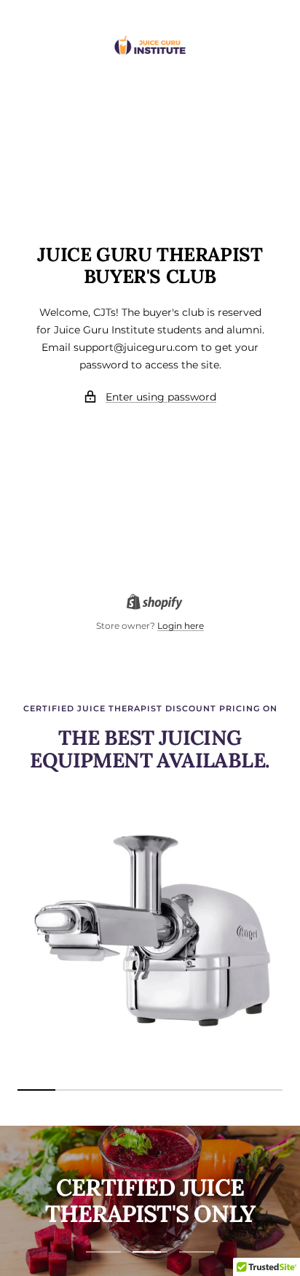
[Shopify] (150, 604)
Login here (180, 625)
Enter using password (161, 396)
